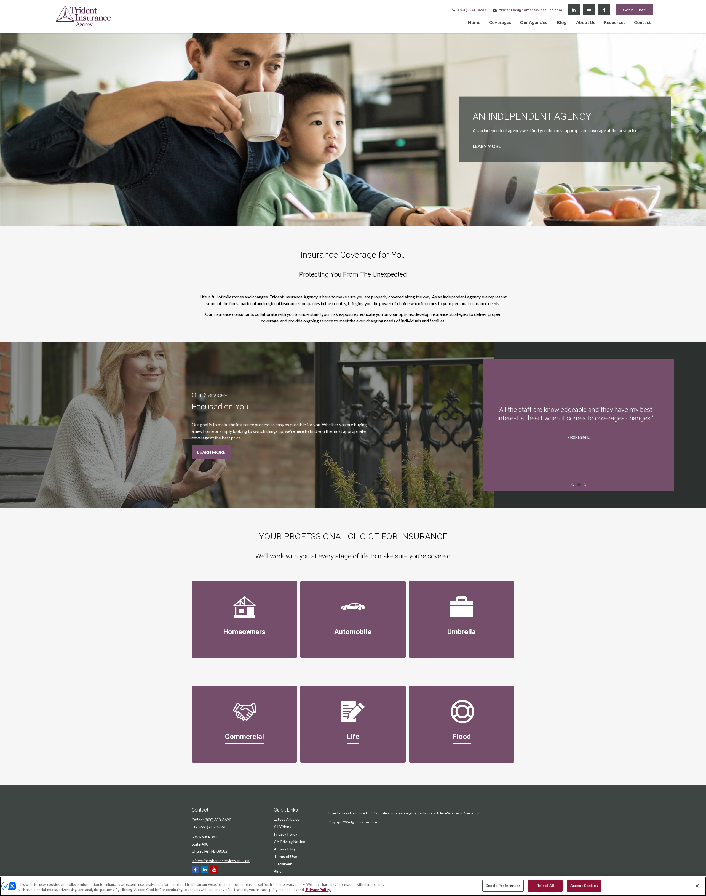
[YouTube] (589, 9)
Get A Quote (634, 9)
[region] (353, 886)
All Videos (282, 826)
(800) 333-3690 (471, 9)
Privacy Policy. (318, 890)
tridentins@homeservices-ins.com (530, 9)
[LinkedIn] (574, 9)
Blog (278, 871)
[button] (474, 22)
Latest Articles (286, 819)
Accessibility (285, 849)
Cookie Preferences (503, 885)
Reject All (545, 885)
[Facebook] (604, 9)
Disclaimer (283, 864)
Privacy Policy (285, 834)
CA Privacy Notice (289, 841)
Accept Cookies (584, 885)
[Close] (697, 886)
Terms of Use (285, 856)
